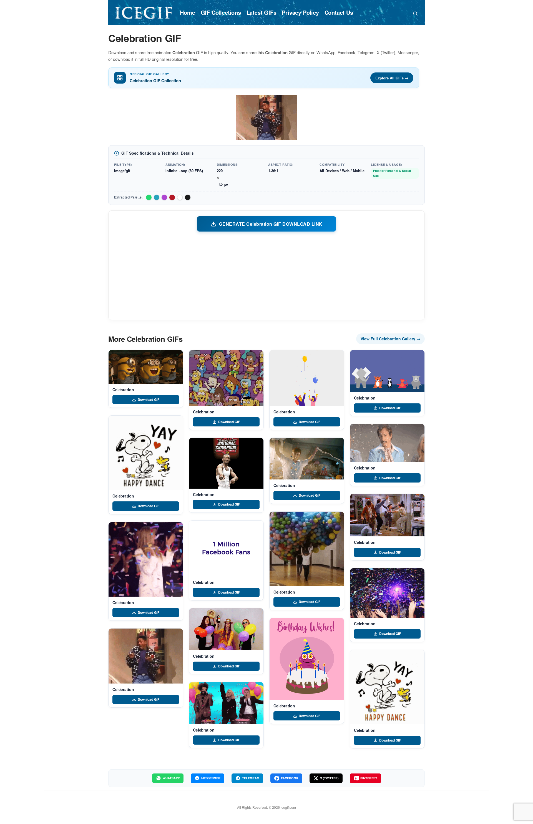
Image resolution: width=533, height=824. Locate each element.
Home (187, 12)
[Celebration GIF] (146, 367)
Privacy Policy (300, 12)
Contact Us (339, 12)
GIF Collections (221, 12)
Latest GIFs (261, 12)
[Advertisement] (266, 275)
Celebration (123, 389)
